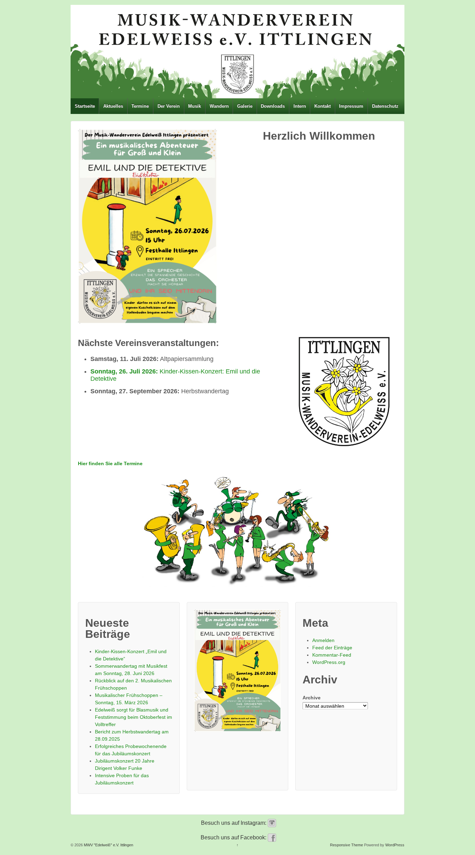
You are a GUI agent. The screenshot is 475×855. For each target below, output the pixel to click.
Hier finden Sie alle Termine (110, 463)
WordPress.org (328, 662)
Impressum (351, 106)
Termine (140, 106)
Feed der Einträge (332, 647)
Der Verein (169, 106)
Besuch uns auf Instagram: (234, 823)
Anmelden (323, 640)
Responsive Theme (346, 845)
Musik (194, 106)
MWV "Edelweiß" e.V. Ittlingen (108, 845)
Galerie (244, 106)
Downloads (273, 106)
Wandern (219, 106)
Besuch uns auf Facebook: (234, 837)
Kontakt (322, 106)
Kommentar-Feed (331, 655)
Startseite (85, 106)
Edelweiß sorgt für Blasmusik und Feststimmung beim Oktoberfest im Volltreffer (133, 717)
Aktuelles (113, 106)
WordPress (394, 845)
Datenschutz (385, 106)
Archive (312, 697)
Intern (299, 106)
